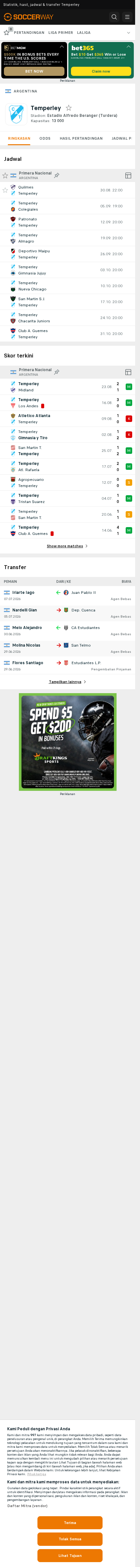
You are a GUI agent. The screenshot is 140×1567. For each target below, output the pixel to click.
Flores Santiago (27, 662)
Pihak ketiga (36, 1474)
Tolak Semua (70, 1539)
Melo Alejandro (27, 627)
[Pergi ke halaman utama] (33, 17)
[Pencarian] (114, 17)
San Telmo (81, 645)
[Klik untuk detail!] (67, 190)
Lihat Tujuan (69, 1555)
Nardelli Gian (24, 610)
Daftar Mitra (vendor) (27, 1506)
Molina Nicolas (26, 645)
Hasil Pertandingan (81, 138)
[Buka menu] (127, 17)
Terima (70, 1522)
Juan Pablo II (83, 592)
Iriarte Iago (23, 592)
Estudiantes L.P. (86, 662)
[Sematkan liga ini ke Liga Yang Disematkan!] (56, 175)
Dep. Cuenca (83, 610)
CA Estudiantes (85, 627)
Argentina (25, 91)
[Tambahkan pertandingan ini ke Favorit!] (5, 190)
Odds (44, 138)
